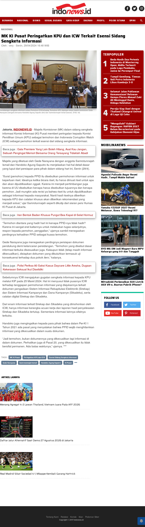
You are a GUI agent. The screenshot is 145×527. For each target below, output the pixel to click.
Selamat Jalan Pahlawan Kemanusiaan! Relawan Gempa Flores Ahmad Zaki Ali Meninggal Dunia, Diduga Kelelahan (125, 97)
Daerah (88, 20)
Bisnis (36, 20)
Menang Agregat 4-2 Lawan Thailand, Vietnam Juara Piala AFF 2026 (40, 405)
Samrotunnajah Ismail (28, 362)
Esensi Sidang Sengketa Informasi (63, 357)
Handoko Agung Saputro (51, 362)
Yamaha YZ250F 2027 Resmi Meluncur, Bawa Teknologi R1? (119, 209)
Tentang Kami (52, 516)
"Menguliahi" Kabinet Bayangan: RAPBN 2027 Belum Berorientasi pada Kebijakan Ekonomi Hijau (125, 128)
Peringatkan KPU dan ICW (34, 357)
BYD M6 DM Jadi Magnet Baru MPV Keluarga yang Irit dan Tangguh (122, 250)
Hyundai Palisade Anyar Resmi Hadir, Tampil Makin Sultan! (119, 176)
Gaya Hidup (72, 20)
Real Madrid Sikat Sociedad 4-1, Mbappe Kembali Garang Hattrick (37, 474)
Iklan (81, 516)
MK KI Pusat (15, 357)
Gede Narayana (9, 362)
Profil (101, 20)
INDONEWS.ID (22, 129)
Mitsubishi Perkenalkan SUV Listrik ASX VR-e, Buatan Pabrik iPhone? (122, 283)
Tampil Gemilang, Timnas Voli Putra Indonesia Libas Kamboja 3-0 (125, 79)
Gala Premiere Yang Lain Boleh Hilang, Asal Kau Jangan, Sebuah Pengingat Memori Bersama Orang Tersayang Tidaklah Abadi (45, 151)
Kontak (73, 516)
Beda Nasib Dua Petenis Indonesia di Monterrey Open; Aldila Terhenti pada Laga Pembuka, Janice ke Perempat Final (125, 65)
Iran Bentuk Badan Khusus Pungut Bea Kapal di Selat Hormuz (55, 215)
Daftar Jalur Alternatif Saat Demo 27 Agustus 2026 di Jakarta (36, 440)
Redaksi (64, 516)
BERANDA (7, 20)
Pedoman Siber (92, 516)
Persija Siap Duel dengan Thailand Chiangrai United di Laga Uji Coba (125, 111)
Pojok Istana (117, 20)
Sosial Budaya (53, 20)
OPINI (132, 20)
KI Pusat (68, 362)
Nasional (22, 20)
